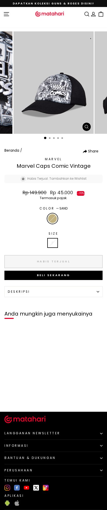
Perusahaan (18, 470)
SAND (52, 218)
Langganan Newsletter (32, 433)
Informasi (16, 446)
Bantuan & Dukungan (30, 458)
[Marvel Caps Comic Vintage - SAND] (10, 399)
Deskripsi (19, 292)
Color (53, 208)
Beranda (11, 150)
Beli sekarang (53, 275)
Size (53, 234)
